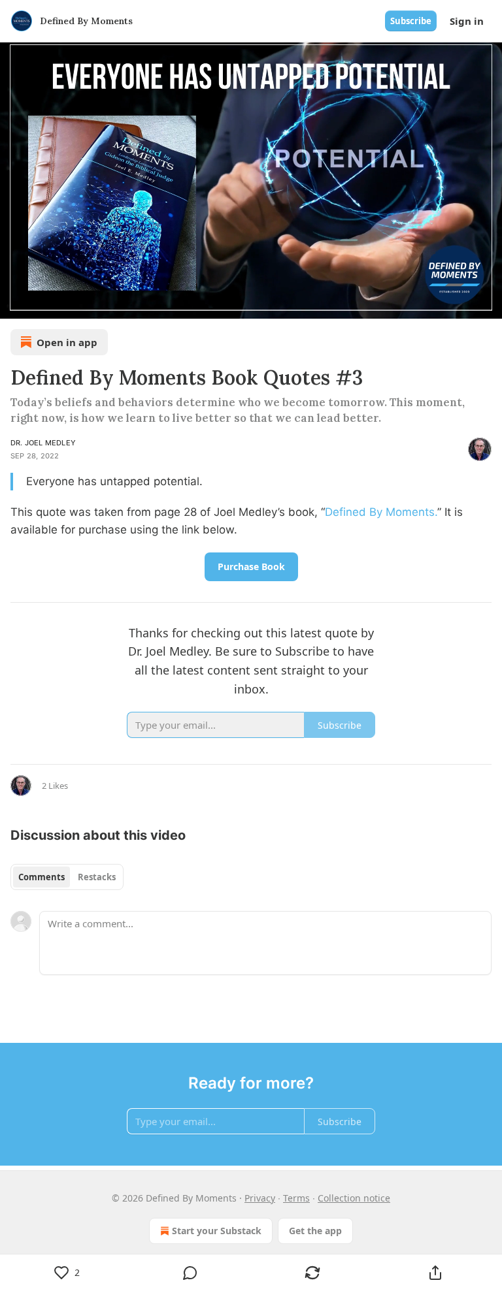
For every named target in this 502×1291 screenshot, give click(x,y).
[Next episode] (43, 304)
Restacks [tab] (97, 877)
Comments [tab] (41, 877)
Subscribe (410, 21)
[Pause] (14, 304)
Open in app (67, 342)
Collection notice (354, 1198)
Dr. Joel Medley (43, 442)
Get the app (315, 1230)
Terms (296, 1198)
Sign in (467, 20)
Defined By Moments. (381, 511)
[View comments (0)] (190, 1273)
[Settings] (487, 304)
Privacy (259, 1198)
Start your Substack (216, 1230)
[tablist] (67, 877)
